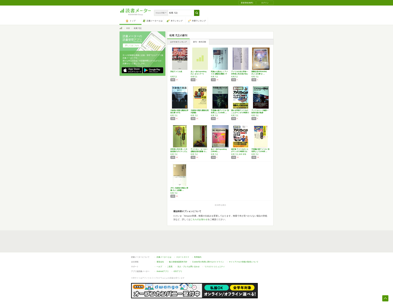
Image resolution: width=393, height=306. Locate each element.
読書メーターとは (164, 257)
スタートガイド (182, 257)
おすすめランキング (178, 42)
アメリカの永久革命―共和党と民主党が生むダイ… (239, 74)
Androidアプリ (163, 271)
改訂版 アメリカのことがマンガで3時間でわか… (240, 151)
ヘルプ (159, 267)
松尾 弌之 (214, 76)
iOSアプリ (178, 271)
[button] (196, 13)
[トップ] (120, 28)
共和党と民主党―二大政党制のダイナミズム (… (178, 151)
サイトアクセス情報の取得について (243, 262)
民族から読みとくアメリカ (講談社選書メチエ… (219, 74)
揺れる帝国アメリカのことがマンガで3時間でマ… (240, 112)
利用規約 (197, 257)
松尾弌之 (173, 76)
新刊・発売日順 (199, 42)
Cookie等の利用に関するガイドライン (208, 262)
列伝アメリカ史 (176, 71)
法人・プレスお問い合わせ (188, 267)
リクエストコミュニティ (214, 267)
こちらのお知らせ (199, 219)
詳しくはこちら (132, 45)
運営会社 (160, 262)
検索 (128, 28)
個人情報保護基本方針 (178, 262)
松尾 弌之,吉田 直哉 (238, 154)
